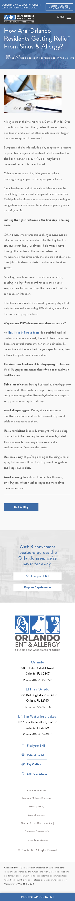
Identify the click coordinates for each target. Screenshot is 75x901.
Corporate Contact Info (37, 831)
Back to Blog (21, 507)
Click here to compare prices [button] (59, 7)
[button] (69, 17)
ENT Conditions (37, 773)
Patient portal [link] (35, 755)
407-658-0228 (42, 680)
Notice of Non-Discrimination (36, 823)
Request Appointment (37, 587)
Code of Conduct (37, 815)
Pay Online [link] (34, 764)
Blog (17, 56)
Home (7, 56)
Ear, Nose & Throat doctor (24, 332)
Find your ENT (40, 576)
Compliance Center (37, 790)
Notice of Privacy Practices (36, 798)
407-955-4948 (42, 734)
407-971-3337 (42, 707)
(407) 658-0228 (25, 884)
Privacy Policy (36, 806)
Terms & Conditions (37, 840)
